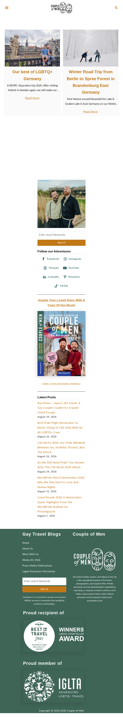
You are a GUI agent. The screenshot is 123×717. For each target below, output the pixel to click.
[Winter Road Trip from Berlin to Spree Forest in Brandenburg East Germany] (90, 48)
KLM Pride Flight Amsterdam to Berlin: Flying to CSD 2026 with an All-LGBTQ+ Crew (60, 428)
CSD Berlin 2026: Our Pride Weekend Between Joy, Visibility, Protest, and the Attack (61, 447)
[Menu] (6, 7)
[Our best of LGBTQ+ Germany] (32, 48)
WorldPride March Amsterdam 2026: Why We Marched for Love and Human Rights (61, 482)
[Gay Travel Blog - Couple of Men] (61, 7)
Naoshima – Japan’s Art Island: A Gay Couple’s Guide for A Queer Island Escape (58, 408)
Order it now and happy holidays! (61, 384)
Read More (32, 99)
